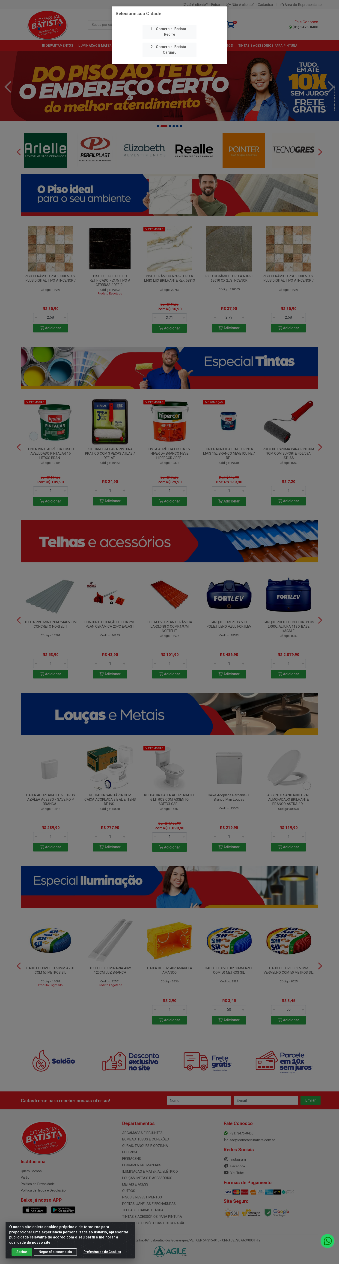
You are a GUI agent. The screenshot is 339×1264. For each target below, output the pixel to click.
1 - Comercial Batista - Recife (169, 32)
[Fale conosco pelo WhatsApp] (327, 1241)
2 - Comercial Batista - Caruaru (169, 50)
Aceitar (21, 1252)
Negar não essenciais (55, 1252)
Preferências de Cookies (102, 1252)
